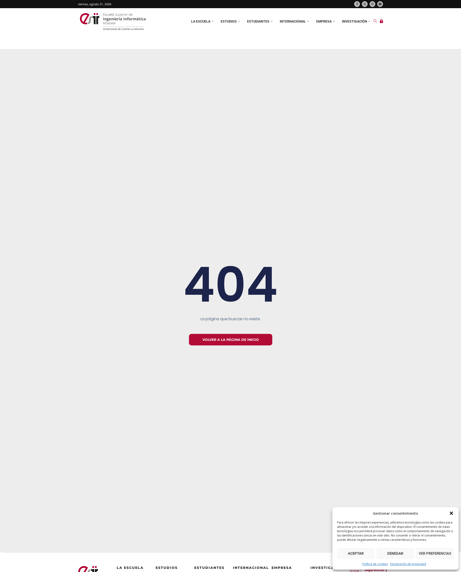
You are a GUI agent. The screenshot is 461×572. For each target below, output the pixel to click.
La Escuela (130, 567)
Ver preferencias (435, 553)
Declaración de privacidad (408, 564)
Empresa (324, 21)
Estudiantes (258, 21)
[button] (451, 513)
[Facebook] (357, 4)
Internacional (293, 21)
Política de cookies (375, 564)
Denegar (395, 553)
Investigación (354, 21)
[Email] (380, 4)
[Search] (375, 21)
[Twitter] (365, 4)
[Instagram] (372, 4)
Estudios (229, 21)
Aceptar (356, 553)
